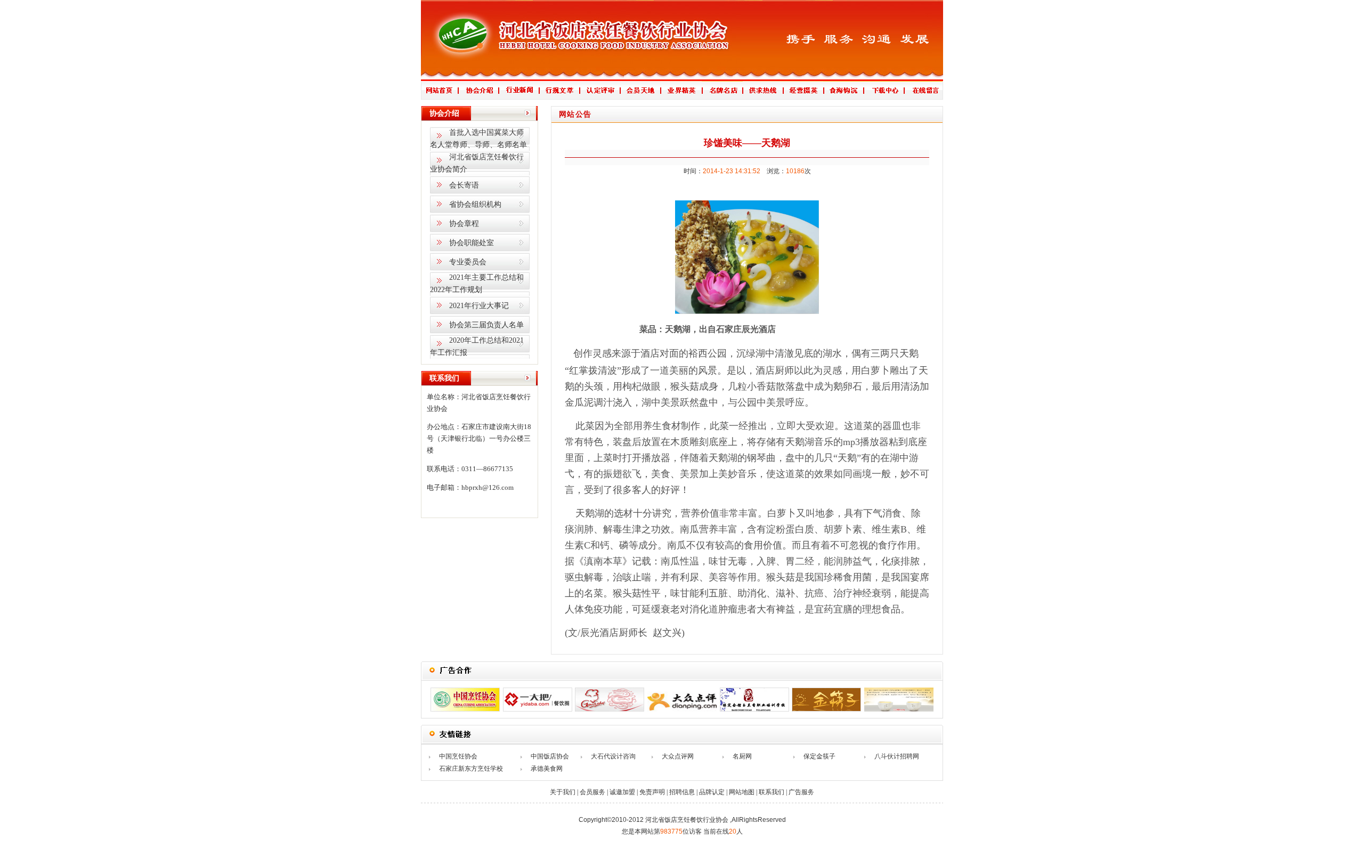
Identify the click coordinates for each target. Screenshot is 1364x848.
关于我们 (562, 792)
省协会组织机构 (475, 204)
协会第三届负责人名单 (486, 325)
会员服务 (592, 792)
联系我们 (771, 792)
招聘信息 (682, 792)
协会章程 (464, 224)
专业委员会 (467, 262)
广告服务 (801, 792)
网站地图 (741, 792)
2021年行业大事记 (479, 306)
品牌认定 (712, 792)
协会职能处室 (471, 243)
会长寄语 (464, 185)
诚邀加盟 (622, 792)
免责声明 (652, 792)
